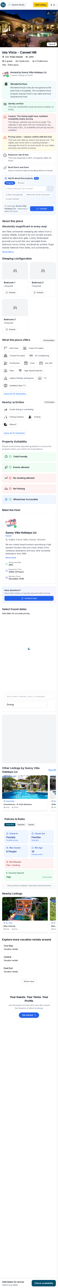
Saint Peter (10, 801)
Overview (10, 825)
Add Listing (40, 5)
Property (9, 183)
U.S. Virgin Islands (14, 57)
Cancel (31, 825)
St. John (30, 57)
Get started (27, 1015)
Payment (21, 825)
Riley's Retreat (9, 926)
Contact (43, 208)
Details (12, 292)
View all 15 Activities (14, 433)
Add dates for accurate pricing (15, 613)
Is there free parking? (14, 195)
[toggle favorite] (45, 778)
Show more (11, 557)
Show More (8, 252)
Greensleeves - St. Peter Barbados (18, 804)
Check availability (43, 1283)
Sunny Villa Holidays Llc (21, 532)
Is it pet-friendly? (12, 199)
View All (52, 770)
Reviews (21, 183)
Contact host (31, 598)
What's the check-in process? (38, 195)
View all (51, 44)
